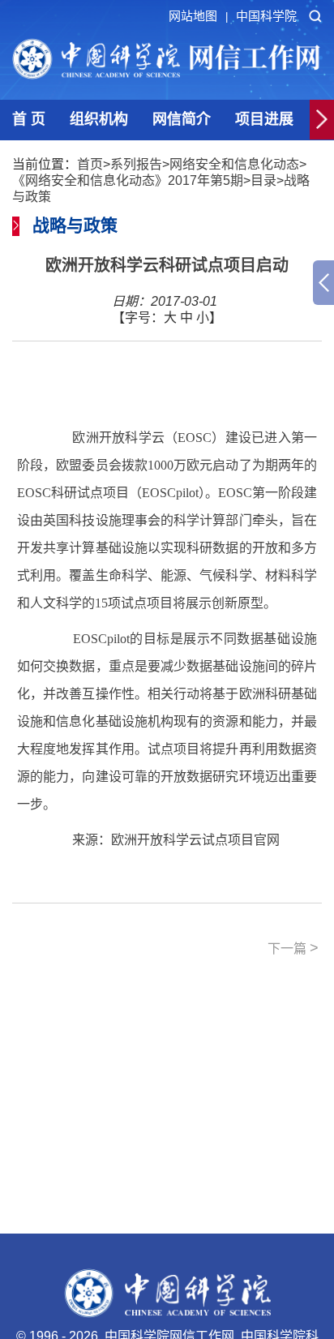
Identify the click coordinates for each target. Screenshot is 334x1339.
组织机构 (99, 119)
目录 (263, 180)
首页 (90, 164)
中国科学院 (266, 16)
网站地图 (198, 16)
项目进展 (264, 119)
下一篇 (293, 948)
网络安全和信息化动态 (234, 164)
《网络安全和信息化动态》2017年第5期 (127, 180)
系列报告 (136, 164)
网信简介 (181, 119)
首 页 (28, 119)
